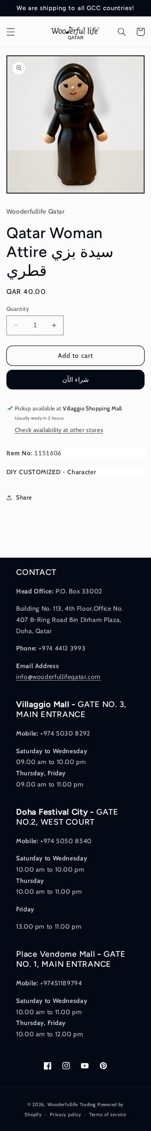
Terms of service (107, 1114)
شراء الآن (75, 379)
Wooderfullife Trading (72, 1104)
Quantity (17, 309)
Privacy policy (65, 1114)
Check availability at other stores (59, 430)
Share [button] (24, 497)
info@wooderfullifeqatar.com (58, 677)
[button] (10, 31)
